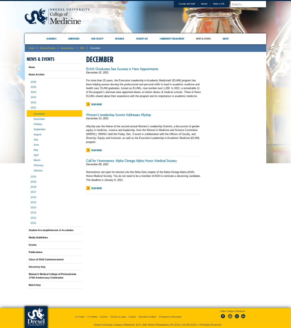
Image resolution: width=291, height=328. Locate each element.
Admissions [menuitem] (73, 38)
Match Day (35, 285)
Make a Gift (218, 4)
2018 (33, 187)
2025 (33, 87)
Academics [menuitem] (51, 38)
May (36, 150)
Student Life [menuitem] (142, 38)
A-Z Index (80, 313)
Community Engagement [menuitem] (172, 38)
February (38, 165)
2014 (33, 207)
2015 (33, 202)
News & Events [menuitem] (203, 38)
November (39, 119)
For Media (92, 313)
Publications (36, 252)
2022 (33, 102)
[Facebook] (224, 315)
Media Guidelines (38, 237)
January (38, 170)
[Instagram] (230, 315)
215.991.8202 (198, 321)
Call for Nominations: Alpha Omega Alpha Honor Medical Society (131, 160)
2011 (33, 223)
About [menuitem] (226, 38)
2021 (82, 48)
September (40, 129)
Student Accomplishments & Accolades (51, 230)
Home (31, 48)
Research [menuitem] (119, 38)
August (37, 134)
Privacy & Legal (118, 313)
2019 (33, 181)
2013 (33, 212)
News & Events (47, 48)
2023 (33, 97)
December (39, 114)
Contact (132, 313)
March (37, 160)
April (36, 155)
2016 (33, 197)
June (36, 144)
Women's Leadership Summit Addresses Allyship (118, 115)
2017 (33, 192)
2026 (33, 82)
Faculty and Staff (187, 4)
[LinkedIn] (243, 315)
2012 (33, 217)
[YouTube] (237, 315)
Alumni (204, 4)
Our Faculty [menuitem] (97, 38)
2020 (33, 176)
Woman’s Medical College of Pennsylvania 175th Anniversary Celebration (52, 276)
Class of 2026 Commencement (46, 259)
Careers (104, 313)
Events (33, 245)
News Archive (67, 48)
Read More (96, 104)
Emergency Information (170, 313)
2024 (33, 92)
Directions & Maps (147, 313)
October (38, 124)
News (32, 67)
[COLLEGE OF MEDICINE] (57, 23)
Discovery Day (37, 266)
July (36, 139)
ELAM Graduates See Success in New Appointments (122, 69)
